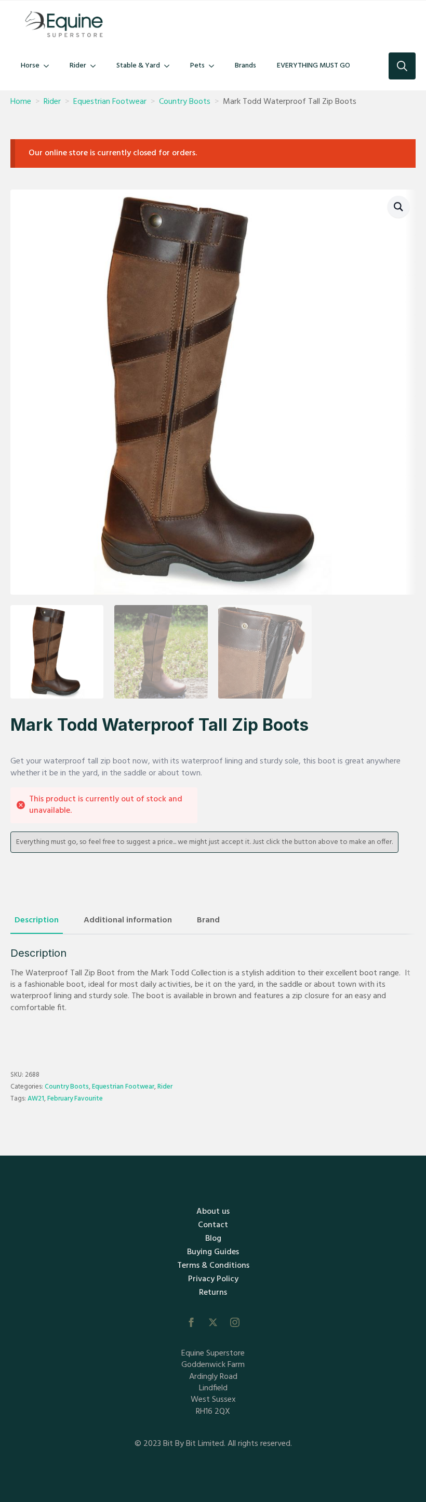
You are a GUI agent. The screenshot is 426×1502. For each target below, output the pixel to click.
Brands (245, 66)
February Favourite (75, 1098)
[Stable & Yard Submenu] (170, 66)
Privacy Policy (213, 1279)
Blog (213, 1239)
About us (213, 1212)
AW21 (36, 1098)
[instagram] (235, 1322)
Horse (30, 66)
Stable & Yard (138, 66)
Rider (78, 66)
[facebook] (191, 1322)
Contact (213, 1225)
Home (20, 102)
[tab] (36, 920)
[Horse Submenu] (49, 66)
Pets (197, 66)
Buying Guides (213, 1252)
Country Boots (184, 102)
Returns (213, 1293)
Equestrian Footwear (110, 102)
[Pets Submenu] (214, 66)
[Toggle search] (402, 65)
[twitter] (213, 1322)
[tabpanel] (213, 990)
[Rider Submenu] (96, 66)
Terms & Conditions (213, 1266)
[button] (398, 207)
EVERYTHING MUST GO (313, 66)
